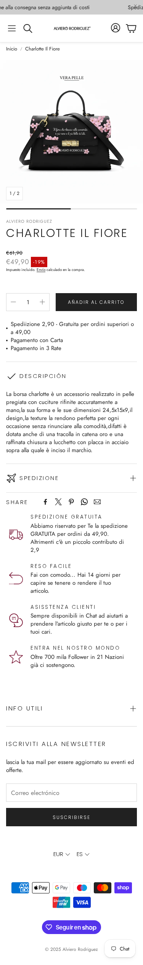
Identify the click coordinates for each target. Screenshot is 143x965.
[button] (12, 28)
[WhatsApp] (84, 501)
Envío (41, 269)
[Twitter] (58, 501)
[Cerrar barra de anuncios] (135, 5)
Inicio (11, 48)
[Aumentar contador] (42, 302)
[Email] (97, 501)
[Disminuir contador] (13, 302)
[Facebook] (45, 501)
